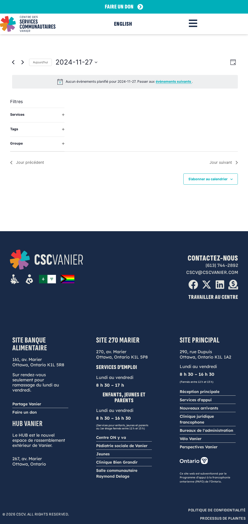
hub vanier (27, 423)
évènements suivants (174, 81)
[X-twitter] (206, 284)
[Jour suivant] (22, 62)
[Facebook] (193, 284)
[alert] (125, 82)
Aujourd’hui (40, 62)
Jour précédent (30, 162)
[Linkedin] (220, 284)
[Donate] (233, 284)
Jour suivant (220, 162)
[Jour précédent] (13, 62)
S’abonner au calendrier (208, 179)
